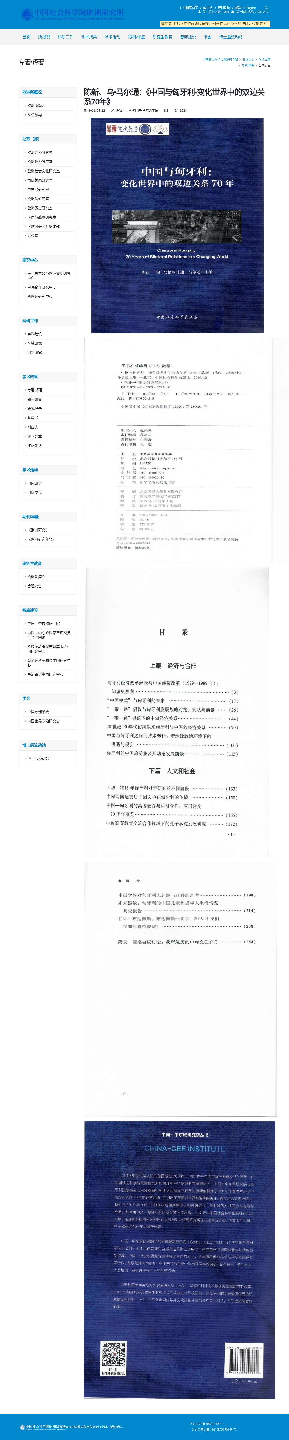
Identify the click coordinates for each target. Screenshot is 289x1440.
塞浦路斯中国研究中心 (45, 674)
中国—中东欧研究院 (43, 624)
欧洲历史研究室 (40, 208)
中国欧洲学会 (38, 712)
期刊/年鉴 (136, 37)
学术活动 (113, 37)
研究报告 (34, 409)
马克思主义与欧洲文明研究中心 (49, 276)
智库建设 (188, 37)
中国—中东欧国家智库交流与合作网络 (49, 635)
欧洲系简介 (36, 577)
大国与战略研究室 (41, 217)
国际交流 (34, 492)
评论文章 (34, 436)
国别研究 (34, 353)
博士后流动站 (231, 37)
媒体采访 (34, 446)
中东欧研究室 (38, 190)
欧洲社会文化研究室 (43, 171)
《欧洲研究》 (38, 530)
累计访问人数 (251, 12)
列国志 (32, 427)
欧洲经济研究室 (40, 152)
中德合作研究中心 (41, 287)
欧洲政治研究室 (40, 162)
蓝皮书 (32, 418)
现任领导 (34, 115)
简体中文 (248, 59)
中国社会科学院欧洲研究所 (220, 59)
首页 (26, 37)
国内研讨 (34, 483)
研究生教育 (162, 37)
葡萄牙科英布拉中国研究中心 (49, 663)
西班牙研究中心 (40, 296)
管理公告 (34, 586)
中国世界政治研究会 (43, 721)
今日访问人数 (215, 12)
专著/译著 (248, 65)
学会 (208, 37)
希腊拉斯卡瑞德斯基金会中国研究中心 (49, 649)
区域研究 (34, 343)
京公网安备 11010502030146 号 (215, 1429)
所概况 (44, 37)
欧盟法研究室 (38, 199)
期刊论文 (34, 399)
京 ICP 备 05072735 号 (208, 1424)
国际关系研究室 (40, 180)
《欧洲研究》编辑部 (43, 227)
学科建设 (34, 334)
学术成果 (89, 37)
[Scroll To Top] (281, 1435)
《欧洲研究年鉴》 (41, 539)
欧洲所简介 (36, 106)
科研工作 (66, 37)
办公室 (32, 236)
